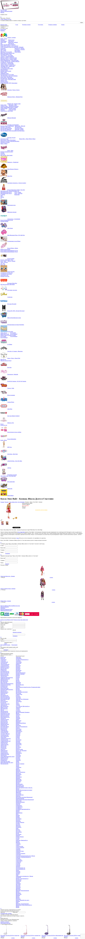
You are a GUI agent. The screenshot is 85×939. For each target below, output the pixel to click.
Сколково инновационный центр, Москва (25, 855)
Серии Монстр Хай (5, 67)
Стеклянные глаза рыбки (6, 274)
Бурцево (18, 677)
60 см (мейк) (3, 336)
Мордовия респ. (4, 708)
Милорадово (19, 780)
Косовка (18, 745)
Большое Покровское (20, 672)
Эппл (17, 538)
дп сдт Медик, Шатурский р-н (23, 706)
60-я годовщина (11, 44)
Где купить (40, 24)
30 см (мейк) (13, 335)
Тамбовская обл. (4, 742)
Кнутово (18, 738)
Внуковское (18, 690)
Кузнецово (18, 755)
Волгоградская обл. (5, 672)
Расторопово (19, 831)
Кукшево (18, 757)
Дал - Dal (3, 263)
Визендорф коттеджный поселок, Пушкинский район (28, 687)
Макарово (18, 770)
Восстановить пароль (5, 644)
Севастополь (3, 737)
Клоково (18, 737)
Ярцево (17, 906)
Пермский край (4, 723)
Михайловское (19, 784)
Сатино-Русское (19, 846)
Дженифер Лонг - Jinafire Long (7, 66)
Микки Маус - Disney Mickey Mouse (27, 138)
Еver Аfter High (21, 532)
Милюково (18, 781)
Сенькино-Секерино (20, 853)
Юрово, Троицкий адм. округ (22, 900)
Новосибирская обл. (5, 717)
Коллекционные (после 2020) (7, 74)
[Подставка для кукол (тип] (5, 934)
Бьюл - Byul (10, 259)
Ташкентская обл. (5, 744)
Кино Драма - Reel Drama (6, 77)
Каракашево (18, 730)
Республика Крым (5, 726)
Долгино (18, 705)
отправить (7, 553)
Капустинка (18, 729)
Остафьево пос (19, 806)
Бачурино (18, 669)
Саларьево (18, 843)
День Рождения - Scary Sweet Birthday (9, 75)
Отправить (3, 913)
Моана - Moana (4, 143)
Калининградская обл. (6, 684)
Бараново (18, 666)
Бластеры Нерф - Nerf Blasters (7, 126)
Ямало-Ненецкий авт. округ (7, 762)
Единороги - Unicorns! (20, 49)
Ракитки (18, 829)
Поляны (18, 816)
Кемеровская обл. (4, 691)
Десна (17, 702)
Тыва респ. (3, 749)
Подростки (3, 48)
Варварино (18, 682)
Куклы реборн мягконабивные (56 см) (9, 251)
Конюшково (18, 743)
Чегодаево (18, 884)
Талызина (18, 865)
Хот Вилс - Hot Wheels (6, 127)
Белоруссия (3, 657)
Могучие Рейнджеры (19, 130)
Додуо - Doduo (17, 192)
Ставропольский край (5, 741)
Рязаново (18, 842)
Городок (18, 695)
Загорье (17, 715)
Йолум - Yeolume (11, 261)
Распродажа (3, 29)
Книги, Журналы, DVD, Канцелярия (9, 83)
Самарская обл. (4, 730)
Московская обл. (4, 711)
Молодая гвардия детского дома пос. (24, 787)
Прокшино (18, 821)
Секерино (18, 852)
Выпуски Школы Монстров (7, 605)
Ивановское (18, 720)
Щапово (18, 897)
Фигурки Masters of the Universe (8, 130)
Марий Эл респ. (4, 707)
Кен (1, 43)
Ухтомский (18, 877)
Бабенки (18, 664)
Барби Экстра (11, 39)
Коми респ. (3, 694)
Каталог (7, 502)
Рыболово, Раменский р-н (22, 840)
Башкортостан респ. (5, 666)
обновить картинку (17, 632)
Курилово (18, 758)
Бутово (17, 678)
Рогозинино (18, 834)
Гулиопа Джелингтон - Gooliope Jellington (10, 61)
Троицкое (18, 871)
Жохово (17, 713)
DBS (2, 195)
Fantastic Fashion (12, 108)
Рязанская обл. (4, 729)
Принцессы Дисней (5, 142)
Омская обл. (3, 718)
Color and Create (12, 109)
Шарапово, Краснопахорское (22, 890)
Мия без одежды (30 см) (6, 360)
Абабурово (18, 657)
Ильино (17, 724)
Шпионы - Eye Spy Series (6, 51)
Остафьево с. (19, 808)
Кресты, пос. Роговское (21, 750)
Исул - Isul (3, 264)
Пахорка (18, 810)
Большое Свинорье (20, 674)
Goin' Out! (3, 154)
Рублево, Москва (20, 836)
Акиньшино (18, 658)
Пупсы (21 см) (4, 425)
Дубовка (18, 708)
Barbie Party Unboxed (13, 42)
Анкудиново (19, 662)
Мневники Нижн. (20, 786)
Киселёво (18, 733)
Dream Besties (4, 41)
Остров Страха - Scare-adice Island (8, 79)
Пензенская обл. (4, 721)
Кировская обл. (4, 693)
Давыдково (18, 697)
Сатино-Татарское (20, 847)
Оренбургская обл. (5, 719)
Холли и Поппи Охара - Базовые (8, 588)
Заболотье (18, 714)
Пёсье (17, 814)
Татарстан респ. (4, 743)
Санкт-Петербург (4, 731)
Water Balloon (18, 51)
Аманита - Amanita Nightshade (7, 56)
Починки (18, 820)
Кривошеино (19, 753)
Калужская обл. (4, 687)
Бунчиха (18, 676)
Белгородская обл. (5, 668)
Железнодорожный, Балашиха (22, 712)
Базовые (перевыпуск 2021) (7, 151)
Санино (17, 845)
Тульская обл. (4, 748)
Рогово (17, 833)
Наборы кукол (4, 80)
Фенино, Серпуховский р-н (22, 878)
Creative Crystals (4, 106)
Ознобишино (19, 805)
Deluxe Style (3, 42)
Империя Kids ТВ (5, 607)
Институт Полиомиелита (21, 726)
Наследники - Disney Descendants (8, 140)
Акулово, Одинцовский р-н (22, 659)
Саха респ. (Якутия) (5, 733)
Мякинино (18, 792)
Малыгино (18, 773)
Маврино (18, 769)
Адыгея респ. (4, 659)
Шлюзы (17, 896)
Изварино (18, 721)
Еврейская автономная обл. (7, 677)
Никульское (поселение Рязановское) (24, 797)
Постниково (18, 818)
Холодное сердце (4, 138)
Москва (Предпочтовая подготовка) (24, 790)
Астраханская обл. (5, 665)
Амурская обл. (4, 663)
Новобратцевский (20, 798)
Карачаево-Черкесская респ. (7, 689)
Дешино (18, 703)
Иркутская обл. (4, 682)
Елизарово (18, 711)
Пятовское (18, 826)
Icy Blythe (3, 194)
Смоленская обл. (4, 739)
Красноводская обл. (5, 696)
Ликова (17, 766)
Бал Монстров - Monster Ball (7, 78)
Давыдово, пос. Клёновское (22, 699)
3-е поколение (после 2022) (7, 68)
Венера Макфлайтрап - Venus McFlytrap (9, 60)
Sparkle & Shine (4, 108)
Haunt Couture (4, 72)
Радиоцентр (18, 827)
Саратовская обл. (4, 732)
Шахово (17, 891)
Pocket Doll (16, 194)
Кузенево (18, 754)
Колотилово (18, 739)
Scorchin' (2, 153)
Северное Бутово (20, 851)
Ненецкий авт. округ (5, 713)
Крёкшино (18, 751)
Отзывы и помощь (52, 24)
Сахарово (18, 848)
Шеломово (18, 893)
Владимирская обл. (5, 671)
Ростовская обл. (4, 727)
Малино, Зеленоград (20, 772)
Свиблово (18, 849)
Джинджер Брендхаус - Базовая (8, 576)
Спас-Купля (18, 859)
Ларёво (17, 761)
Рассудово (18, 830)
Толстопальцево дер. (20, 867)
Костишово (18, 747)
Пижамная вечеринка (13, 106)
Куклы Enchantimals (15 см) (7, 220)
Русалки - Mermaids (19, 47)
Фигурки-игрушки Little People (8, 284)
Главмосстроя (19, 694)
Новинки (3, 30)
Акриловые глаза (4, 275)
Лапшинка (18, 760)
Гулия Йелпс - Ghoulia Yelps (7, 62)
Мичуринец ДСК (20, 785)
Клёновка (18, 735)
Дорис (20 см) (4, 332)
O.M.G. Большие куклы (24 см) (8, 47)
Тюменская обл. (4, 750)
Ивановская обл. (4, 680)
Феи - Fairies (3, 50)
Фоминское (18, 881)
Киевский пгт (19, 731)
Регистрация (14, 644)
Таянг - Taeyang (4, 262)
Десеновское (19, 701)
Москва (2, 709)
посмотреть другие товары (41, 509)
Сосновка (18, 858)
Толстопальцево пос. (20, 869)
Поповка (18, 817)
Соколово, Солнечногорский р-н (23, 857)
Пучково (18, 823)
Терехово (18, 866)
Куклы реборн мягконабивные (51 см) (9, 250)
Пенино (17, 811)
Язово (17, 902)
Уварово (18, 873)
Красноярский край (5, 699)
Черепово (18, 885)
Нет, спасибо (9, 913)
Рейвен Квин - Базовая (6, 601)
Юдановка (18, 899)
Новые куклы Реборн (5, 249)
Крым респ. (3, 700)
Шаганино (18, 889)
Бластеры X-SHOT (19, 128)
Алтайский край (4, 662)
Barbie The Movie (4, 44)
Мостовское (18, 791)
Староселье (18, 861)
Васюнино (18, 683)
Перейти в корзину (5, 921)
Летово (17, 764)
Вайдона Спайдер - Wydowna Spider (9, 57)
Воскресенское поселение (22, 691)
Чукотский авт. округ (5, 761)
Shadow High (3, 105)
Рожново (18, 835)
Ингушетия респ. (4, 681)
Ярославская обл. (4, 763)
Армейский (18, 663)
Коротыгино (19, 744)
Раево (17, 828)
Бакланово (18, 665)
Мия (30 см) (3, 359)
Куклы (2, 424)
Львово (17, 768)
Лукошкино (18, 767)
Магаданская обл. (4, 706)
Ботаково (18, 675)
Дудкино (18, 709)
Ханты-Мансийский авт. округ (8, 756)
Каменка (18, 727)
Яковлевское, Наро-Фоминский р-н (24, 904)
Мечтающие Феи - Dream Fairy (7, 191)
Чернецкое (18, 887)
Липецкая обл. (4, 705)
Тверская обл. (4, 745)
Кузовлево (18, 756)
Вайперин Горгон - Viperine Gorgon (9, 59)
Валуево (18, 681)
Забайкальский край (5, 678)
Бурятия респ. (4, 670)
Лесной (17, 762)
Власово (18, 688)
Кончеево (18, 742)
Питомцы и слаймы (13, 107)
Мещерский (18, 779)
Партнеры (3, 608)
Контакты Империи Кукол (6, 609)
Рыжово (18, 841)
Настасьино (18, 793)
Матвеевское (19, 776)
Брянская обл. (4, 669)
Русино (17, 839)
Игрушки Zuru (18, 127)
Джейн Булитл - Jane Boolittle (7, 63)
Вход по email (4, 10)
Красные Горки (19, 749)
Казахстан (3, 658)
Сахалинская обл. (4, 735)
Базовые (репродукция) (6, 71)
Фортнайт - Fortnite (19, 129)
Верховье (18, 685)
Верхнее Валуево (20, 684)
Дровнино (18, 707)
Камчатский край (4, 688)
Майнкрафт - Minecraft (20, 126)
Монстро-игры (16, 605)
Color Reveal (11, 43)
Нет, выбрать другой (6, 19)
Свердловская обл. (5, 736)
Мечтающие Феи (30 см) (6, 193)
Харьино (18, 882)
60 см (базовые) (4, 337)
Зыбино (17, 719)
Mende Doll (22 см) (5, 334)
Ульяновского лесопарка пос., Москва (24, 876)
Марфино (18, 775)
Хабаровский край (5, 754)
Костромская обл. (4, 695)
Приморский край (5, 724)
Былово (17, 680)
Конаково (18, 741)
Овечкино (18, 803)
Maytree (2, 197)
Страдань (18, 864)
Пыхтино (18, 824)
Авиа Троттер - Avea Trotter (7, 55)
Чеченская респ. (4, 758)
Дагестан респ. (4, 676)
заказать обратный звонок (6, 11)
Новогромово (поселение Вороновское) (25, 799)
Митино (18, 782)
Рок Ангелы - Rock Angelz (6, 155)
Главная (2, 502)
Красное (18, 748)
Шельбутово (18, 894)
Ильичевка (18, 725)
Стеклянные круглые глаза (7, 272)
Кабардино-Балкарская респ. (7, 683)
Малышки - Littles (13, 105)
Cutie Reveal (11, 41)
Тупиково (18, 872)
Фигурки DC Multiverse (6, 129)
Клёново (18, 736)
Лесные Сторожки (20, 763)
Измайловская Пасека (21, 723)
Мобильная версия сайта (6, 610)
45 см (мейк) (13, 332)
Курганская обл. (4, 701)
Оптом (62, 24)
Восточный (18, 693)
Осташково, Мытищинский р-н (23, 809)
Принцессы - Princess (19, 48)
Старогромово (19, 860)
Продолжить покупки (5, 923)
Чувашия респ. (4, 760)
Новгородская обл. (5, 715)
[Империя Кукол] (10, 9)
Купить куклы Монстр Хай (7, 619)
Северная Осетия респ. (6, 738)
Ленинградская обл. (5, 703)
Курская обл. (3, 702)
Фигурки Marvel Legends (6, 128)
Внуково (18, 689)
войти (5, 643)
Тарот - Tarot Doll (18, 193)
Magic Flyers (3, 49)
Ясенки (17, 907)
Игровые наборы (4, 81)
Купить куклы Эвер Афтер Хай (21, 619)
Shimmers (3, 109)
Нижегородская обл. (5, 714)
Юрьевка (18, 901)
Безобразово (18, 670)
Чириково (18, 888)
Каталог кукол (4, 24)
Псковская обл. (4, 725)
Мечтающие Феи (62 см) (6, 192)
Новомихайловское (20, 802)
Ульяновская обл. (4, 753)
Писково (18, 815)
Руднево (18, 837)
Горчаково (18, 696)
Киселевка (18, 732)
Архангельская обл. (5, 664)
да (1, 19)
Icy (1, 198)
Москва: (2, 12)
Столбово (18, 863)
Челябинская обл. (4, 757)
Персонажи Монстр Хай (6, 54)
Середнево (18, 854)
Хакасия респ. (4, 755)
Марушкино (18, 774)
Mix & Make (17, 50)
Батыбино (18, 668)
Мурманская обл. (4, 712)
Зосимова (18, 718)
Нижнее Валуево (20, 794)
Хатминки (18, 883)
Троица (17, 870)
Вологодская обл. (4, 674)
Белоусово (18, 671)
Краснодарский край (5, 697)
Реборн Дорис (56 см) (5, 335)
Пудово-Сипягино (20, 822)
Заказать (7, 563)
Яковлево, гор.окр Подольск (22, 903)
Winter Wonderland (5, 107)
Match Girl (16, 191)
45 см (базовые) (13, 334)
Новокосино (18, 800)
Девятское (18, 700)
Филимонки (18, 879)
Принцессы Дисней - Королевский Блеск (10, 141)
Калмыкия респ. (4, 685)
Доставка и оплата (26, 24)
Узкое (17, 875)
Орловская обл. (4, 720)
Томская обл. (3, 747)
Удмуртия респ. (4, 751)
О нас (16, 24)
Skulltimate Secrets (4, 73)
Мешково (18, 778)
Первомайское (19, 812)
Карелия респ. (4, 690)
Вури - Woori (3, 261)
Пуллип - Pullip (4, 259)
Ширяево (18, 895)
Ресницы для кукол (5, 276)
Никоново (18, 796)
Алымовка (18, 660)
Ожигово (18, 804)
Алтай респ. (3, 660)
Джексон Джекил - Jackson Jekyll (8, 65)
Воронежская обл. (5, 675)
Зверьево (18, 717)
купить (51, 577)
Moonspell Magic (4, 69)
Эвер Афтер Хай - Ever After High (17, 502)
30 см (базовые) (13, 336)
